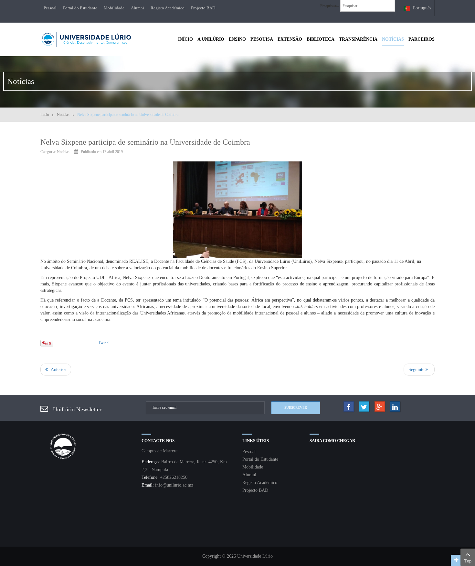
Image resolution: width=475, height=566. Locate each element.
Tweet (103, 342)
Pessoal (50, 7)
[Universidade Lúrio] (86, 38)
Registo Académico (168, 7)
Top (467, 561)
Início (44, 114)
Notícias (63, 114)
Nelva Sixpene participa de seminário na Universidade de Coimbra (145, 142)
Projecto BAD (203, 7)
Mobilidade (114, 7)
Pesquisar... (329, 6)
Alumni (137, 7)
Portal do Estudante (80, 7)
